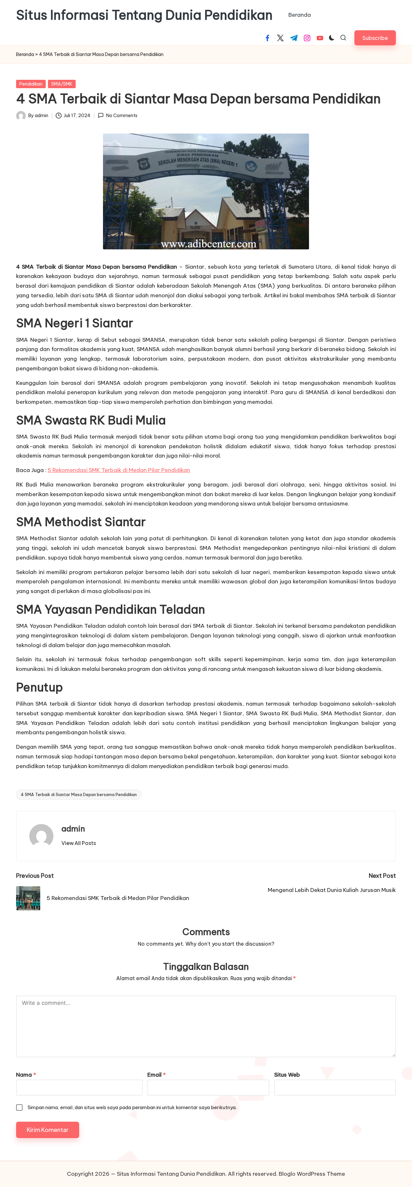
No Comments (121, 115)
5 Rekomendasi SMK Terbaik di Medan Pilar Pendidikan (119, 470)
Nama (26, 1074)
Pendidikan (30, 84)
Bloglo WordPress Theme (312, 1173)
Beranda (25, 54)
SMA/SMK (61, 84)
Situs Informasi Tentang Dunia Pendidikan (144, 15)
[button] (375, 37)
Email (156, 1074)
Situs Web (287, 1074)
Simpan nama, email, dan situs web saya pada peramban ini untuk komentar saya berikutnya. (132, 1107)
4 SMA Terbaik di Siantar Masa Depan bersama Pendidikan (79, 794)
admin (73, 828)
